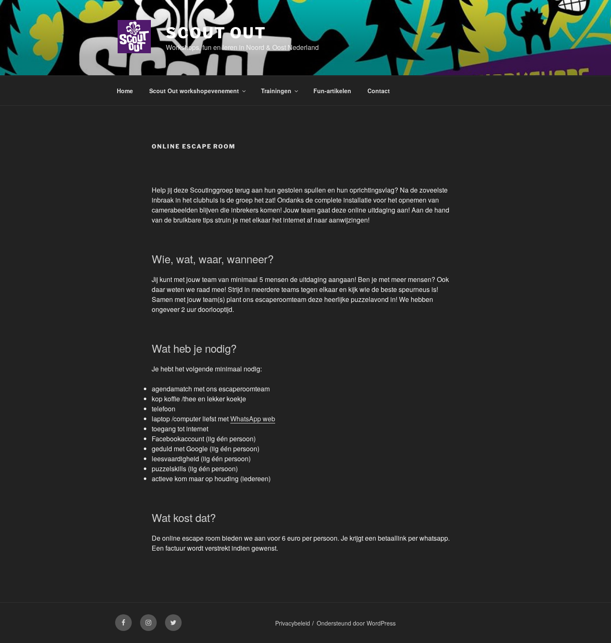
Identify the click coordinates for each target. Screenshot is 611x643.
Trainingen (276, 91)
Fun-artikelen (332, 91)
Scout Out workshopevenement (194, 91)
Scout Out (216, 33)
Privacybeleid (292, 623)
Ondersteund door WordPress (356, 623)
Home (125, 91)
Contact (378, 91)
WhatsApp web (252, 418)
